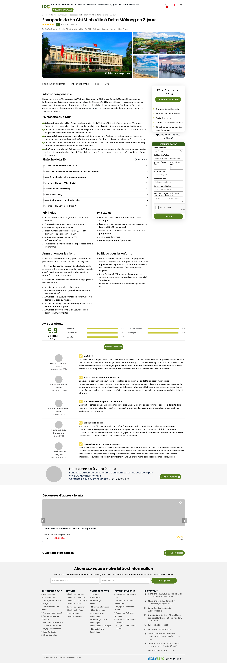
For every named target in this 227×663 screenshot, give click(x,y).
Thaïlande (95, 597)
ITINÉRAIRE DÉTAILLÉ (80, 84)
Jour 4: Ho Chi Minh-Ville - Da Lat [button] (60, 183)
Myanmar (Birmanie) (100, 607)
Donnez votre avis (113, 346)
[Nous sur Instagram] (181, 659)
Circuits (55, 4)
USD (180, 5)
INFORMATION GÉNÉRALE (53, 84)
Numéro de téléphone (163, 186)
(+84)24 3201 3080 (160, 625)
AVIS (107, 84)
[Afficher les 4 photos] (87, 54)
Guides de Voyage (107, 4)
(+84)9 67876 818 (119, 478)
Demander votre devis (168, 99)
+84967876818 (165, 629)
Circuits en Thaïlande (76, 597)
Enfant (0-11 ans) (175, 163)
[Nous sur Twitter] (174, 659)
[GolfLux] (156, 659)
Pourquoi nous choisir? (52, 613)
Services (91, 4)
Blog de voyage (98, 610)
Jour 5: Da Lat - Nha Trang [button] (57, 188)
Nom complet (160, 171)
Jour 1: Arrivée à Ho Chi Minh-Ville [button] (61, 165)
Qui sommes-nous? (128, 4)
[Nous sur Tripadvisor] (167, 659)
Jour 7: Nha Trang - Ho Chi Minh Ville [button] (62, 200)
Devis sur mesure (169, 476)
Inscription (164, 580)
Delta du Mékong (74, 616)
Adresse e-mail (160, 179)
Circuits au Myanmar (76, 607)
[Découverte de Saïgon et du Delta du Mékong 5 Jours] (113, 512)
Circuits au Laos (74, 604)
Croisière (79, 4)
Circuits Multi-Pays (75, 610)
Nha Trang (92, 108)
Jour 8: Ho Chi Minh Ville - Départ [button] (60, 206)
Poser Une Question (174, 553)
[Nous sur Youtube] (178, 659)
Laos (93, 604)
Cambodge (96, 600)
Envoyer (168, 216)
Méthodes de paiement (53, 622)
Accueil (45, 15)
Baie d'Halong (73, 613)
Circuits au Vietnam (59, 15)
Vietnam (94, 594)
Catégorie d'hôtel (161, 155)
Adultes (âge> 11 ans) (160, 163)
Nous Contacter (50, 632)
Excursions (67, 4)
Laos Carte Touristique (101, 626)
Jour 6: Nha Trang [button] (53, 194)
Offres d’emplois (50, 635)
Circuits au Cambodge (77, 600)
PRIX (97, 84)
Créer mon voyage (62, 10)
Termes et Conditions (52, 625)
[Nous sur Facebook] (171, 659)
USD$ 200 (60, 538)
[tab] (96, 166)
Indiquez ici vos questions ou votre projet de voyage (166, 194)
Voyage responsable (52, 629)
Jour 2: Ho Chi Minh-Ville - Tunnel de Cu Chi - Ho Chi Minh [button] (72, 171)
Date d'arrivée (160, 148)
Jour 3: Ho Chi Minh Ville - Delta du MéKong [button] (65, 177)
